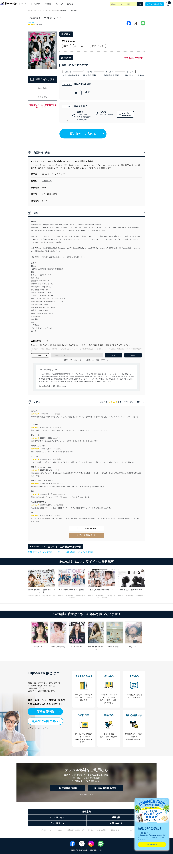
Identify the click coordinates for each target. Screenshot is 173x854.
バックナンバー (80, 46)
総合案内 (86, 811)
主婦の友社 (31, 22)
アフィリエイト (57, 817)
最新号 (65, 46)
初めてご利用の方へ (45, 721)
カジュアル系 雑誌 (65, 552)
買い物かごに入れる (83, 133)
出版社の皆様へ (102, 830)
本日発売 (48, 4)
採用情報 (116, 817)
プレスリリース (57, 823)
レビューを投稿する (84, 535)
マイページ (22, 4)
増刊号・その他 (97, 46)
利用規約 (43, 830)
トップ (30, 10)
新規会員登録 (45, 711)
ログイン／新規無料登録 (154, 4)
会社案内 (91, 830)
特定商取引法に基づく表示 (75, 830)
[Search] (140, 4)
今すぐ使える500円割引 (132, 58)
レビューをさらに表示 (88, 528)
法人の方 (70, 4)
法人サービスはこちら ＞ (38, 728)
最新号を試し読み (45, 79)
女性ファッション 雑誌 (41, 10)
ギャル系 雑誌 (54, 10)
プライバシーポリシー (57, 830)
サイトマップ (128, 830)
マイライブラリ (35, 4)
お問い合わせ (116, 823)
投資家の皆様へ (115, 830)
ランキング (59, 4)
